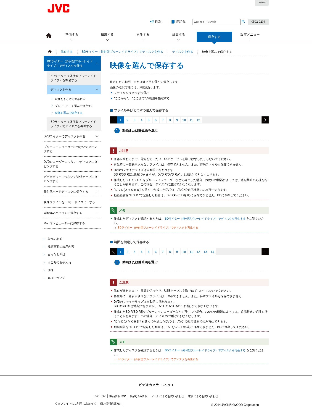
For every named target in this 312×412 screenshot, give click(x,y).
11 (191, 120)
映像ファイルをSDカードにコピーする (69, 202)
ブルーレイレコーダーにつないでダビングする (70, 149)
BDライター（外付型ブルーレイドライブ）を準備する (73, 78)
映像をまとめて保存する (70, 99)
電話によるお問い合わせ (203, 396)
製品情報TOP (117, 396)
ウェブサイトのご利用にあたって (75, 403)
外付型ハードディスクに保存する (66, 191)
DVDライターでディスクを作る (64, 136)
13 (205, 252)
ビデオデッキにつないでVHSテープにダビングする (70, 179)
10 (184, 120)
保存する (67, 51)
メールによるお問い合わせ (167, 396)
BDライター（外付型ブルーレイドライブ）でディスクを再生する (73, 124)
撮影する (107, 34)
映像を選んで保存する (68, 112)
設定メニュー (250, 34)
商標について (56, 278)
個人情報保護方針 (111, 403)
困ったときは (56, 254)
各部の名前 (55, 239)
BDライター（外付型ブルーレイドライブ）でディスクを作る (122, 51)
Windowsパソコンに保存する (63, 213)
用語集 (181, 22)
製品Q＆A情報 (138, 396)
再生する (143, 34)
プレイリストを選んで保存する (74, 106)
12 (198, 120)
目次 (158, 22)
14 (212, 252)
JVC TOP (100, 396)
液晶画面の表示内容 (61, 246)
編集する (178, 34)
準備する (71, 34)
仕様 (50, 270)
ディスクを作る (182, 51)
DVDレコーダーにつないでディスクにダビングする (70, 164)
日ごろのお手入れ (59, 262)
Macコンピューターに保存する (64, 223)
